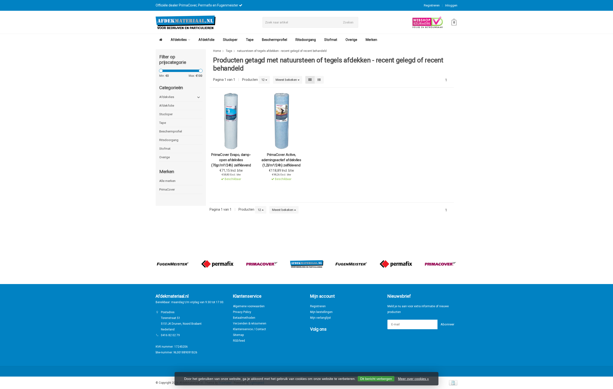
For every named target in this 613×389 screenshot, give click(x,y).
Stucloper (230, 40)
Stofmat (330, 40)
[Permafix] (217, 264)
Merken (371, 40)
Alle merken (167, 181)
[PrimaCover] (262, 264)
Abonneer (447, 324)
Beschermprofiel (274, 40)
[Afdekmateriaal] (307, 264)
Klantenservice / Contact (249, 329)
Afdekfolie (207, 40)
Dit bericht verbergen (376, 379)
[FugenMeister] (172, 264)
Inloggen (451, 5)
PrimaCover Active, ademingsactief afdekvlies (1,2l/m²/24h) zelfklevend (281, 160)
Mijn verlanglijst (320, 317)
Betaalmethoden (244, 317)
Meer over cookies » (413, 379)
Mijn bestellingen (321, 312)
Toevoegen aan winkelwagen (230, 185)
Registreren (432, 5)
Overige (351, 40)
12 (263, 80)
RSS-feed (239, 340)
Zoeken (348, 22)
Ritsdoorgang (305, 40)
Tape (250, 40)
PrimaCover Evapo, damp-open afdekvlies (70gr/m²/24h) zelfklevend (231, 160)
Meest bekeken (287, 80)
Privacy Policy (242, 312)
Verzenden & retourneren (249, 323)
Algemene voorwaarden (249, 306)
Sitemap (238, 335)
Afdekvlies (179, 40)
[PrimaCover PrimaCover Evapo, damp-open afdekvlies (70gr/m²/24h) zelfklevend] (231, 121)
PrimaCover (167, 189)
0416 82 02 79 (170, 335)
